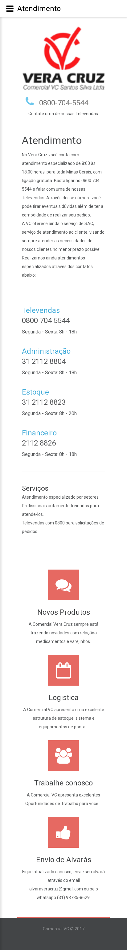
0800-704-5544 (63, 103)
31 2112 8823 (44, 402)
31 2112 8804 (44, 361)
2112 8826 (39, 443)
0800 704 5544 (46, 320)
